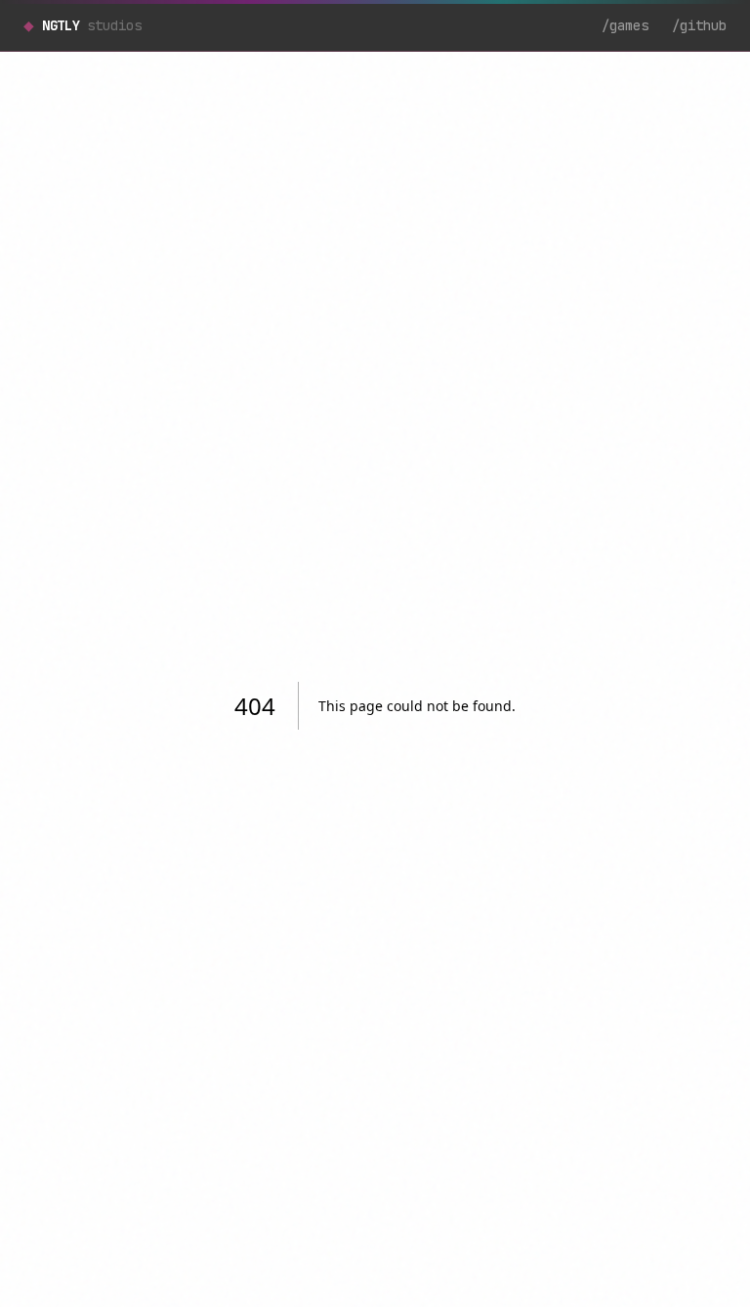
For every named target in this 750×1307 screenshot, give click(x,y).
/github (699, 25)
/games (625, 25)
